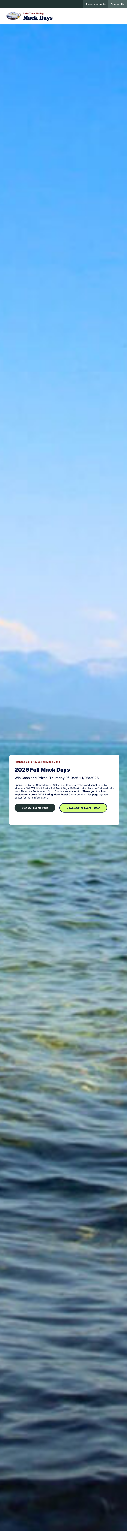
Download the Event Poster (83, 807)
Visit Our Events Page (35, 807)
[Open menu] (120, 16)
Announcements (96, 4)
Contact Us (117, 4)
